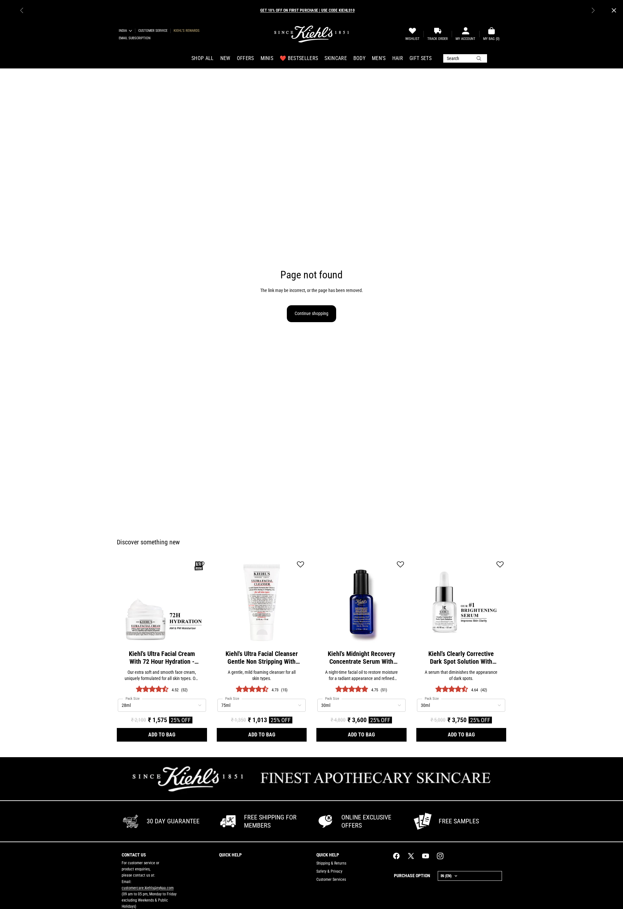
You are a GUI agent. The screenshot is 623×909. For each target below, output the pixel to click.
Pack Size (133, 699)
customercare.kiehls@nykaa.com (148, 888)
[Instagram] (440, 856)
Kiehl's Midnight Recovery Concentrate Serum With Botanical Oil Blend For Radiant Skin (361, 657)
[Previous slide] (21, 10)
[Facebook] (396, 856)
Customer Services (331, 879)
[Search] (465, 58)
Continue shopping (311, 313)
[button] (200, 565)
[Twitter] (411, 856)
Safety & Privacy (329, 871)
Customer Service (152, 31)
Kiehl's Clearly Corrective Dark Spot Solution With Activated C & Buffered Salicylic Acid (461, 657)
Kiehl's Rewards (187, 31)
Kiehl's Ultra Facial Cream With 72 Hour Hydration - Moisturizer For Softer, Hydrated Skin (162, 657)
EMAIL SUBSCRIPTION (135, 38)
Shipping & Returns (331, 863)
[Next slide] (593, 10)
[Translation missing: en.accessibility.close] (614, 10)
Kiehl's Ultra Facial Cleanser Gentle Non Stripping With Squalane (262, 657)
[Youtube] (425, 856)
